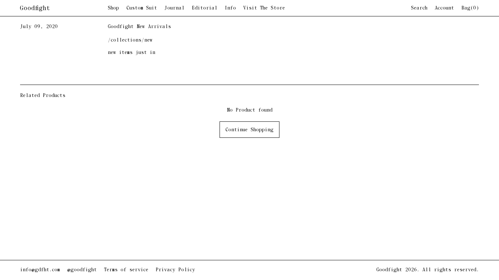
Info (230, 8)
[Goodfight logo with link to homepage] (64, 8)
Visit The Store (264, 8)
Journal (174, 8)
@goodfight (82, 270)
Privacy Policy (175, 270)
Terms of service (126, 270)
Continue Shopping (249, 130)
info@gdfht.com (40, 270)
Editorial (204, 8)
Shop (113, 8)
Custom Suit (141, 8)
